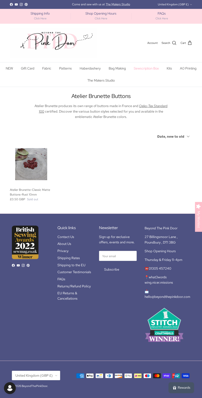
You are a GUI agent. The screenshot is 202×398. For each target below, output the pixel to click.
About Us (64, 244)
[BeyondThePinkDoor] (53, 43)
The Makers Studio (101, 80)
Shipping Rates (68, 258)
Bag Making (117, 68)
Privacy (62, 251)
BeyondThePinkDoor (34, 386)
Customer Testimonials (74, 272)
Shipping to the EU (71, 265)
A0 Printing (188, 68)
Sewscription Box (146, 68)
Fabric (46, 68)
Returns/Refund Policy (74, 286)
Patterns (65, 68)
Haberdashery (90, 68)
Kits (169, 68)
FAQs (61, 279)
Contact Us (65, 237)
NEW (9, 68)
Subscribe (111, 269)
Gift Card (27, 68)
